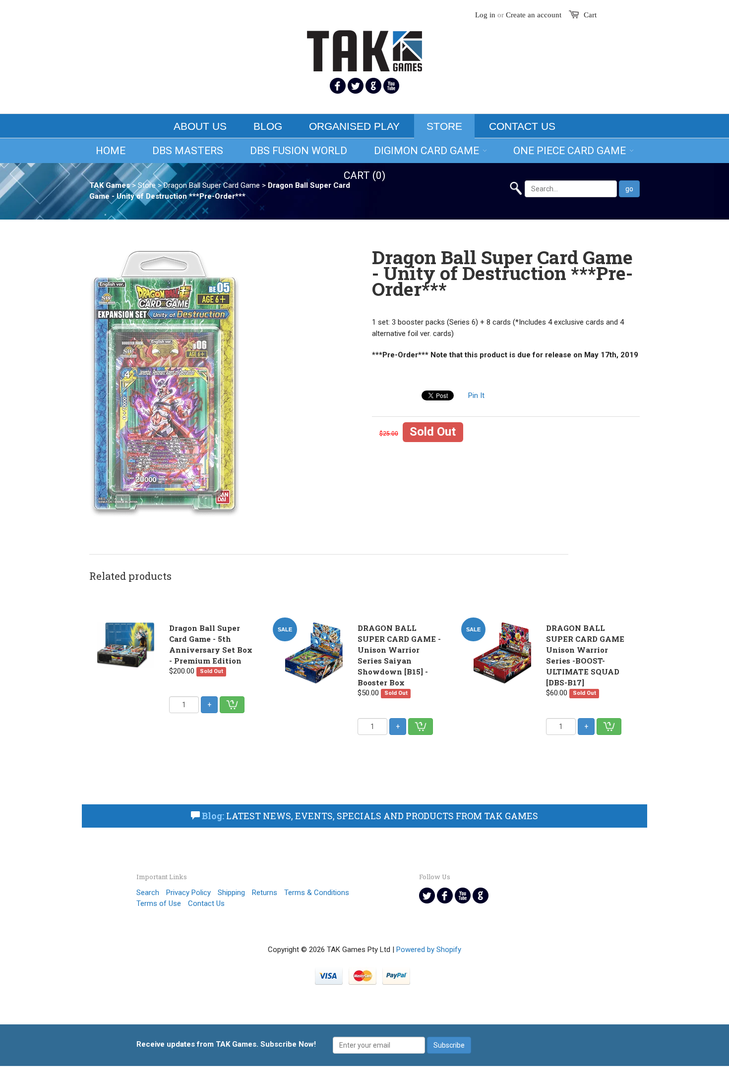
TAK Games (109, 185)
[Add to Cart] (232, 704)
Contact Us (522, 126)
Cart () (364, 175)
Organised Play (354, 126)
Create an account (533, 15)
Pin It (476, 395)
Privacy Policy (188, 892)
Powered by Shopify (428, 949)
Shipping (231, 892)
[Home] (364, 44)
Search (147, 892)
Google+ (373, 86)
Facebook (338, 86)
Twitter (356, 86)
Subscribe (449, 1045)
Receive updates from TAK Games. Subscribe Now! (226, 1044)
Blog (267, 126)
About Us (200, 126)
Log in (485, 15)
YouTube (391, 86)
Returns (264, 892)
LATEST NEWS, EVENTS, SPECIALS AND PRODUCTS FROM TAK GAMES (370, 816)
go (629, 189)
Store (444, 126)
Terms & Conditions (316, 892)
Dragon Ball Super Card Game (212, 185)
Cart (590, 15)
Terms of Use (158, 903)
